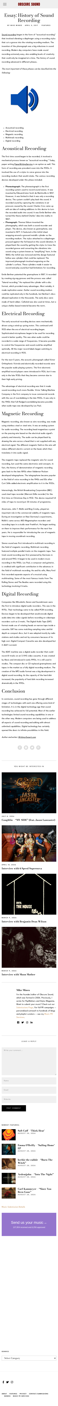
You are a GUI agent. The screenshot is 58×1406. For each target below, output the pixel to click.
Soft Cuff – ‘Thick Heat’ (31, 1130)
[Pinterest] (38, 747)
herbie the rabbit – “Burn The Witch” (35, 1161)
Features (46, 25)
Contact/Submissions (38, 1394)
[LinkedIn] (31, 1022)
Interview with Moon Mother (18, 974)
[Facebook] (20, 747)
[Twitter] (32, 747)
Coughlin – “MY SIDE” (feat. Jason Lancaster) (28, 820)
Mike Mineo (16, 25)
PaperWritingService (23, 164)
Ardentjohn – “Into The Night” (36, 1174)
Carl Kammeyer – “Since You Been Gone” (34, 1190)
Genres (7, 1396)
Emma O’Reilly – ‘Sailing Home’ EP (36, 1146)
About (4, 1394)
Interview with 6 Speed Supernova (22, 868)
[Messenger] (26, 747)
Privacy (23, 1394)
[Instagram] (27, 1022)
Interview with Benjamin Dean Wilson (24, 921)
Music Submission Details (13, 1207)
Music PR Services (21, 1396)
